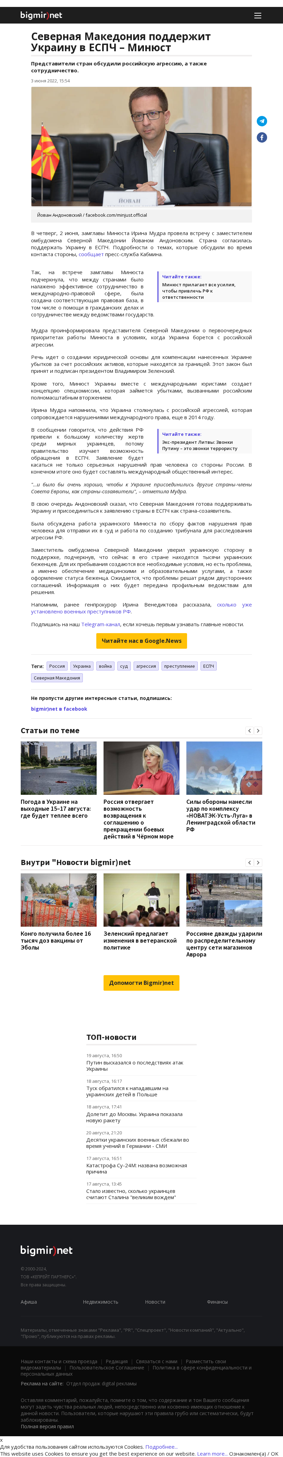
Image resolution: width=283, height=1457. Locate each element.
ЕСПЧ (208, 666)
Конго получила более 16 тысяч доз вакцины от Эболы (56, 940)
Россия (57, 666)
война (105, 666)
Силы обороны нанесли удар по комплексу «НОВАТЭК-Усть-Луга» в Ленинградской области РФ (220, 815)
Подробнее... (161, 1446)
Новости (155, 1301)
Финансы (217, 1301)
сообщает (91, 254)
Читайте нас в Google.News (142, 641)
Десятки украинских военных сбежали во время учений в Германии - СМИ (137, 1142)
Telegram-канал (100, 624)
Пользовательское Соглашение (106, 1367)
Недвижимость (100, 1301)
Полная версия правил (47, 1426)
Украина (82, 666)
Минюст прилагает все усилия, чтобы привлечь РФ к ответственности (199, 290)
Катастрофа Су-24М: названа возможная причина (136, 1168)
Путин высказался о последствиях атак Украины (134, 1065)
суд (124, 666)
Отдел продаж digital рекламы (101, 1383)
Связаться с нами (156, 1361)
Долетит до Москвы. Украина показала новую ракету (134, 1117)
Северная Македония (57, 678)
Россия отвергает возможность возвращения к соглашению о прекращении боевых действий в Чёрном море (139, 819)
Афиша (29, 1301)
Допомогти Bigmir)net (141, 983)
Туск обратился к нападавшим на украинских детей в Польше (127, 1091)
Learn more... (212, 1453)
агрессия (146, 666)
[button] (249, 731)
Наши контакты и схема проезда (59, 1361)
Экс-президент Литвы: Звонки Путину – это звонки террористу (199, 445)
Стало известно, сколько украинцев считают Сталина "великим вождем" (131, 1193)
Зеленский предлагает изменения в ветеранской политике (140, 940)
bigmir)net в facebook (59, 708)
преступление (179, 666)
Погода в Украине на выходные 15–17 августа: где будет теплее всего (56, 808)
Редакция (117, 1361)
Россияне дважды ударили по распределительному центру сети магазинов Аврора (224, 943)
